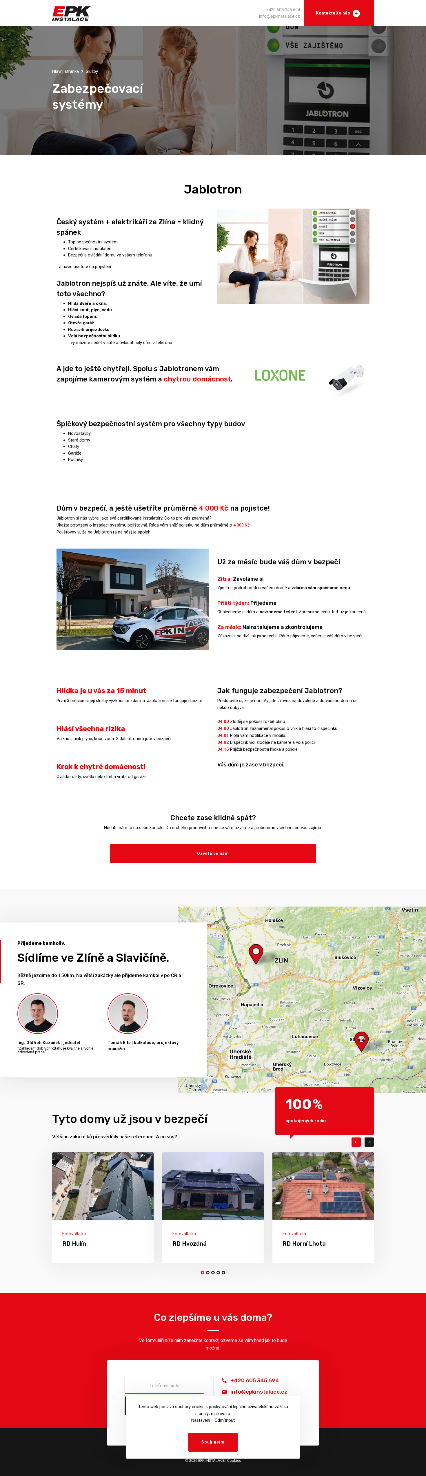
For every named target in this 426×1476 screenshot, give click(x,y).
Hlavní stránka (65, 71)
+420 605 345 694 (283, 9)
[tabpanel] (103, 1207)
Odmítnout (225, 1420)
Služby (92, 71)
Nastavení (200, 1420)
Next (369, 1142)
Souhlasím (213, 1442)
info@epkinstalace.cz (279, 16)
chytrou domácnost (197, 379)
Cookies (234, 1460)
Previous (356, 1142)
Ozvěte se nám (213, 853)
